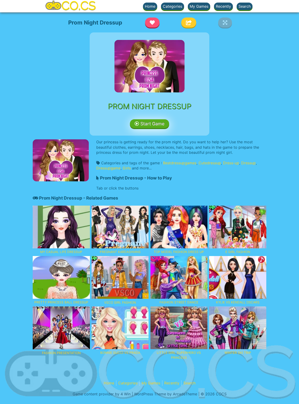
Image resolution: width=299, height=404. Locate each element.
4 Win (126, 394)
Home (150, 6)
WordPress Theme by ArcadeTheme (165, 394)
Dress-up (231, 163)
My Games (199, 6)
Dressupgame (108, 168)
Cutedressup (210, 163)
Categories (172, 6)
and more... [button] (142, 168)
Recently (223, 6)
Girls (127, 168)
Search (244, 6)
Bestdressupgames (179, 163)
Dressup (248, 163)
